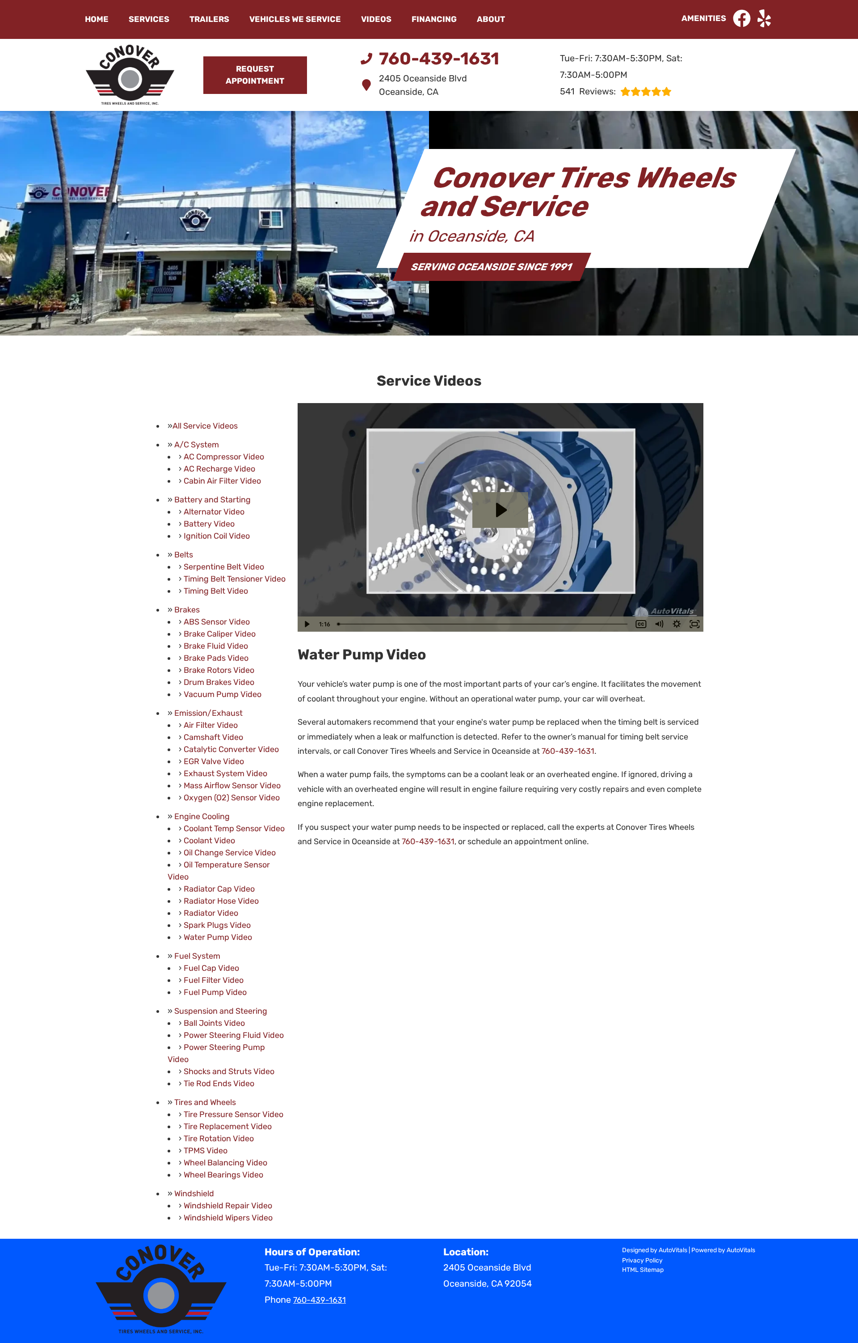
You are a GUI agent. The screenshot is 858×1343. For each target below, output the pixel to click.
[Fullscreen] (694, 624)
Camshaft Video (213, 737)
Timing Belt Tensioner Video (235, 579)
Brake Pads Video (216, 658)
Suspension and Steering (220, 1011)
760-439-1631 (568, 751)
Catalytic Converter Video (231, 749)
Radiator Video (211, 913)
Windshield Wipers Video (228, 1218)
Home (97, 19)
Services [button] (149, 19)
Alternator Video (214, 512)
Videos (376, 19)
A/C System (196, 445)
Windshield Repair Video (228, 1206)
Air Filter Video (211, 725)
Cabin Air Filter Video (222, 481)
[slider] (483, 624)
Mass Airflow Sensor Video (232, 785)
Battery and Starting (212, 500)
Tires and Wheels (205, 1102)
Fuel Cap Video (211, 968)
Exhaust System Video (225, 773)
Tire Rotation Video (219, 1138)
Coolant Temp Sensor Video (234, 828)
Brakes (187, 610)
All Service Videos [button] (205, 426)
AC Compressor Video (224, 457)
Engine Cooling (202, 816)
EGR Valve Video (214, 761)
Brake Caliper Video (220, 634)
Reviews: (588, 91)
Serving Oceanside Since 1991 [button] (492, 267)
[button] (742, 18)
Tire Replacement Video (228, 1126)
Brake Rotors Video (219, 670)
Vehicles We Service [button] (295, 19)
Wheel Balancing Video (225, 1163)
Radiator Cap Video (219, 889)
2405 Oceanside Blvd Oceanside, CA (423, 85)
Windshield (194, 1193)
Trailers (209, 19)
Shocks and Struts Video (229, 1071)
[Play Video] (306, 624)
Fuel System (197, 956)
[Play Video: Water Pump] (500, 510)
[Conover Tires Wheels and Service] (130, 75)
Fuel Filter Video (214, 980)
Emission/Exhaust (208, 713)
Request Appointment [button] (255, 75)
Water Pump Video (218, 937)
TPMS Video (205, 1151)
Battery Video (209, 524)
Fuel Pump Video (215, 992)
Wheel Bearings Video (223, 1175)
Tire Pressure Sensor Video (233, 1114)
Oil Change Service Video (230, 853)
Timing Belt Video (216, 591)
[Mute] (659, 624)
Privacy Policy (642, 1260)
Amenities (703, 18)
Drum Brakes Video (219, 682)
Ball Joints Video (214, 1023)
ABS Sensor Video (217, 622)
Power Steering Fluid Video (234, 1035)
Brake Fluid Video (216, 646)
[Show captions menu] (641, 624)
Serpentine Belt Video (224, 567)
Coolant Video (209, 841)
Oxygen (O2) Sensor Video (232, 798)
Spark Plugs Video (217, 925)
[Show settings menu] (677, 624)
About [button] (491, 19)
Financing (434, 19)
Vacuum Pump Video (222, 694)
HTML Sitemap (643, 1270)
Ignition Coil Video (217, 536)
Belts (183, 555)
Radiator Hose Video (221, 901)
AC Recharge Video (219, 469)
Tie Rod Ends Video (219, 1083)
